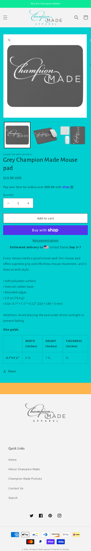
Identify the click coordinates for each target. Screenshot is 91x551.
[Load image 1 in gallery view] (17, 135)
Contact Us (15, 488)
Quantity (8, 195)
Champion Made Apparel (40, 549)
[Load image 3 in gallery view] (73, 135)
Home (12, 460)
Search (13, 498)
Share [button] (12, 371)
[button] (5, 17)
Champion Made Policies (25, 478)
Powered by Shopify (60, 549)
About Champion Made (24, 469)
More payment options (46, 240)
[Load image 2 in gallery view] (45, 135)
